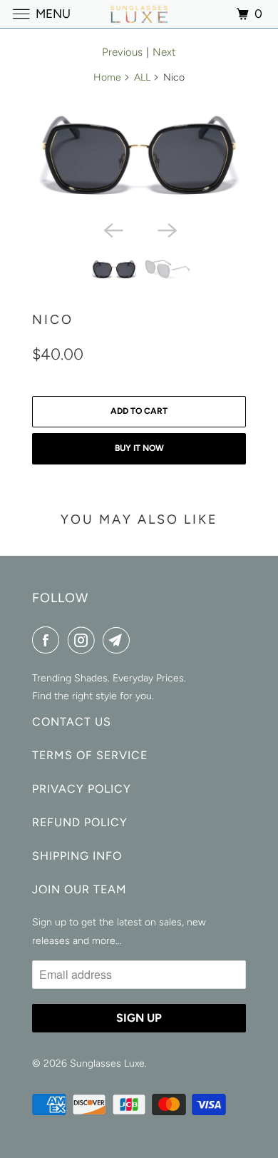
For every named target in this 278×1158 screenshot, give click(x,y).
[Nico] (139, 155)
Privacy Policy (81, 789)
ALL (142, 77)
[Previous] (112, 229)
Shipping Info (77, 856)
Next (164, 52)
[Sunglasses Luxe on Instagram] (84, 640)
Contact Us (71, 721)
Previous (122, 52)
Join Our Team (79, 889)
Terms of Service (90, 755)
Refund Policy (80, 822)
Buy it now (139, 448)
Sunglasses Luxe (107, 1063)
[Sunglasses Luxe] (139, 14)
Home (107, 77)
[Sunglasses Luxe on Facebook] (48, 640)
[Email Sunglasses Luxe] (119, 640)
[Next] (166, 229)
